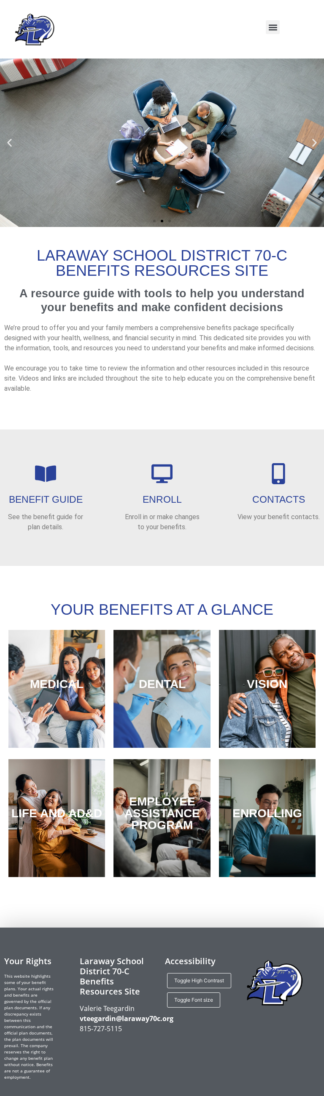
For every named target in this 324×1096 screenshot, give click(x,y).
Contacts (278, 499)
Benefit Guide (46, 499)
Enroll (162, 499)
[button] (273, 27)
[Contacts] (278, 473)
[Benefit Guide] (45, 473)
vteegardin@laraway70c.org (126, 1018)
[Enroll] (162, 473)
